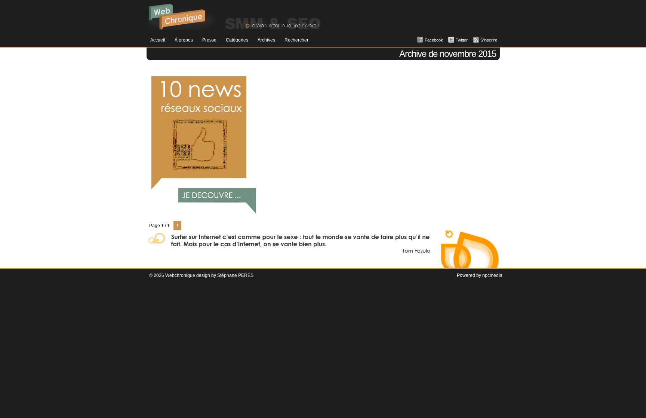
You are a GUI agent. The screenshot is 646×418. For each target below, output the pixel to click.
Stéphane (227, 275)
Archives (266, 40)
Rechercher (296, 40)
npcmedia (492, 275)
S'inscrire (488, 40)
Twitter (462, 40)
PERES (245, 275)
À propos (184, 40)
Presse (209, 40)
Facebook (434, 40)
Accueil (157, 40)
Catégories (237, 40)
